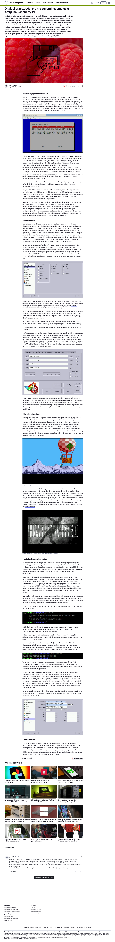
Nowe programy (8, 920)
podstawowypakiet (62, 424)
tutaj (60, 308)
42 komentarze (70, 86)
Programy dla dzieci (8, 916)
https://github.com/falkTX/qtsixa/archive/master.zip (44, 672)
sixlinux (25, 637)
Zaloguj (103, 2)
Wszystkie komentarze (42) (43, 877)
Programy (30, 2)
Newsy (38, 2)
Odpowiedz (13, 871)
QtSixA (24, 664)
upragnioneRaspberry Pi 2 (28, 16)
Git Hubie (74, 306)
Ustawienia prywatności (83, 927)
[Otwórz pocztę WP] (92, 2)
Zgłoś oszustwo (48, 2)
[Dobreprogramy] (18, 3)
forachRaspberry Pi (59, 400)
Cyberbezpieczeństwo (36, 911)
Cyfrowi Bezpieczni (62, 2)
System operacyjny (35, 913)
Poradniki (33, 907)
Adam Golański (13, 85)
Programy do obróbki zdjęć (10, 907)
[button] (97, 3)
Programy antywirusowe (9, 914)
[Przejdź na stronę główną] (6, 4)
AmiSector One (30, 506)
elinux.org (67, 211)
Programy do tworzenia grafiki (11, 918)
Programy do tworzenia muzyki (11, 909)
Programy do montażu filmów (11, 913)
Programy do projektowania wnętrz (12, 911)
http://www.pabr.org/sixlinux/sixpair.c (62, 643)
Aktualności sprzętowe (36, 909)
